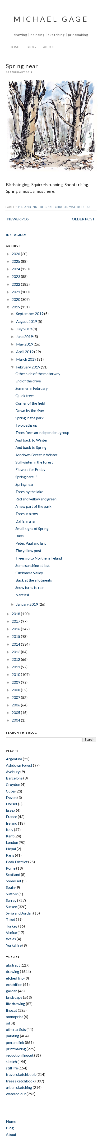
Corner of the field (30, 403)
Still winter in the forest (34, 462)
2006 (16, 705)
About (49, 47)
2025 (16, 261)
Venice (11, 932)
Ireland (11, 823)
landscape (14, 997)
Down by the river (29, 410)
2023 (16, 276)
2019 (16, 307)
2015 (16, 636)
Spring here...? (26, 476)
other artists (16, 1029)
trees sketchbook (53, 206)
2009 (16, 682)
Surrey (11, 900)
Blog (31, 47)
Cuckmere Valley (29, 572)
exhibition (14, 984)
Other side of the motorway (37, 373)
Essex (10, 810)
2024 (16, 269)
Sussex (11, 906)
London (12, 842)
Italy (9, 829)
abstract (13, 965)
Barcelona (14, 778)
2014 (16, 644)
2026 (16, 253)
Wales (11, 939)
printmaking (16, 1048)
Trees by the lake (29, 491)
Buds (19, 536)
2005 (16, 712)
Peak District (17, 861)
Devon (11, 797)
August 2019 (27, 321)
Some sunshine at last (32, 565)
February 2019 (28, 367)
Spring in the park (29, 418)
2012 (16, 659)
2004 (16, 720)
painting (12, 1035)
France (11, 816)
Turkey (12, 926)
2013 (16, 651)
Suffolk (12, 894)
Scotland (13, 874)
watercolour (80, 206)
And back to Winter (31, 440)
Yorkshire (14, 945)
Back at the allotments (33, 580)
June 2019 (24, 336)
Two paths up (26, 425)
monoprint (14, 1016)
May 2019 (25, 344)
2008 (16, 689)
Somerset (13, 881)
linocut (11, 1010)
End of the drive (28, 381)
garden (11, 991)
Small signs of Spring (32, 528)
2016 (16, 628)
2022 (16, 284)
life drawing (15, 1003)
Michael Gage (51, 19)
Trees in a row (26, 513)
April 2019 (25, 351)
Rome (10, 868)
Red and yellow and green (35, 499)
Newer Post (19, 219)
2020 (16, 299)
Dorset (11, 803)
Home (15, 47)
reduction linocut (19, 1055)
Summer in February (31, 388)
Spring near (24, 484)
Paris (10, 855)
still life (12, 1068)
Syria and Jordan (19, 913)
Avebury (13, 771)
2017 (16, 621)
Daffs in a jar (25, 521)
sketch (11, 1061)
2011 (16, 667)
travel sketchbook (21, 1074)
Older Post (83, 219)
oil (8, 1023)
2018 (16, 613)
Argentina (14, 759)
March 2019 (26, 359)
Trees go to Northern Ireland (38, 558)
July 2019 (24, 329)
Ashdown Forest (19, 765)
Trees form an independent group (42, 432)
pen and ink (27, 206)
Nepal (11, 848)
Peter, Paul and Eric (30, 543)
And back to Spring (30, 447)
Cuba (10, 791)
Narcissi (22, 594)
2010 (16, 674)
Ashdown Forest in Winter (36, 454)
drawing (12, 971)
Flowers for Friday (30, 469)
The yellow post (28, 550)
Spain (10, 887)
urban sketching (19, 1087)
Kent (10, 836)
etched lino (15, 978)
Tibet (10, 919)
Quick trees (24, 395)
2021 (16, 291)
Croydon (13, 784)
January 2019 (27, 604)
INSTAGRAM (16, 235)
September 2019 (30, 313)
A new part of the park (33, 506)
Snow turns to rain (29, 587)
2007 (16, 697)
